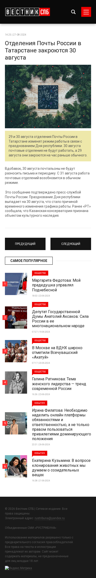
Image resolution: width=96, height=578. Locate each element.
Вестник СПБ (27, 11)
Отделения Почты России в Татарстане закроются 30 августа (43, 50)
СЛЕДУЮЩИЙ (71, 242)
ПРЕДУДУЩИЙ (25, 242)
